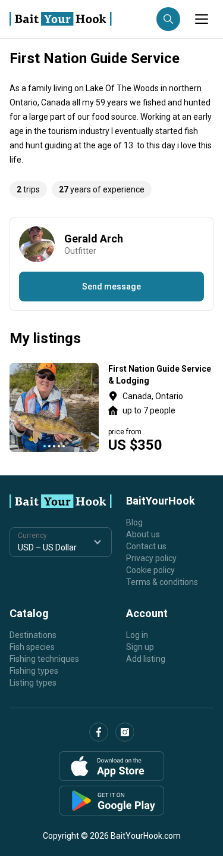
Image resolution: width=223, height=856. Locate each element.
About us (143, 534)
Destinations (33, 635)
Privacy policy (151, 558)
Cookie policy (150, 570)
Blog (134, 522)
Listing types (33, 682)
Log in (137, 635)
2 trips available (160, 407)
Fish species (32, 647)
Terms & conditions (162, 582)
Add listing (145, 659)
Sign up (140, 647)
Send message (111, 286)
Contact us (146, 546)
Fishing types (34, 671)
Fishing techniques (44, 659)
